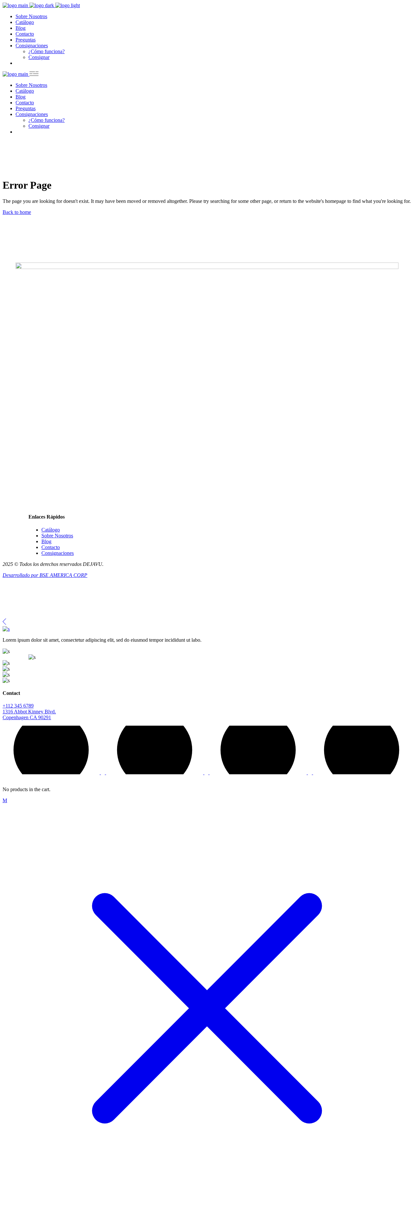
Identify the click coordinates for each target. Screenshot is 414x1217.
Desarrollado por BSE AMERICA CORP (45, 575)
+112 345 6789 (18, 705)
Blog (46, 541)
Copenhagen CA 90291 (27, 717)
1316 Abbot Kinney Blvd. (29, 711)
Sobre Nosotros (57, 535)
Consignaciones (57, 553)
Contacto (50, 547)
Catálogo (50, 529)
